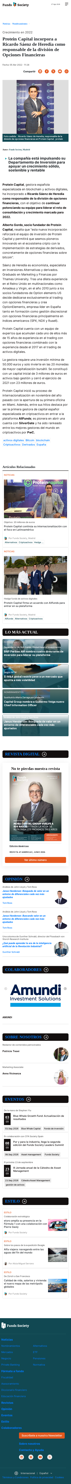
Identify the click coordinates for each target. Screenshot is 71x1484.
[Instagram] (30, 1456)
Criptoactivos (11, 444)
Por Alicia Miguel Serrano (21, 1263)
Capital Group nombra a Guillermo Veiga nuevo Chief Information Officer (34, 703)
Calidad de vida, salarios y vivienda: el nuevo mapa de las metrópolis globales (25, 1283)
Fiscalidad (7, 1377)
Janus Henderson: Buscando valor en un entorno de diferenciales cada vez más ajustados (24, 919)
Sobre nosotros (23, 1037)
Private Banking (10, 1364)
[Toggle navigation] (67, 4)
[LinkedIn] (40, 71)
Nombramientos (10, 1345)
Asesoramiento (10, 1383)
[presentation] (5, 988)
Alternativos (11, 542)
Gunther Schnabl (11, 952)
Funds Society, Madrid (19, 149)
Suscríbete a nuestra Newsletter (42, 1435)
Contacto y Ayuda (31, 1449)
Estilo (12, 1201)
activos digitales (13, 440)
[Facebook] (47, 71)
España (41, 444)
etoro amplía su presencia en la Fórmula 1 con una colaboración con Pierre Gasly (25, 1223)
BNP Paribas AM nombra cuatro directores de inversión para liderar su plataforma (33, 653)
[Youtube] (40, 1456)
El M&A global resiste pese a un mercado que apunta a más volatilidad (33, 678)
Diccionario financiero (14, 1389)
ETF (35, 1352)
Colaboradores (23, 969)
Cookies (59, 1477)
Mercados (7, 1352)
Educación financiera (13, 1396)
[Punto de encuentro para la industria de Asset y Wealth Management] (15, 4)
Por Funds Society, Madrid (22, 538)
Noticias (7, 1339)
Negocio (6, 1358)
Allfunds (9, 618)
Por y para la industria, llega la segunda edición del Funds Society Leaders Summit (38, 1143)
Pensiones (39, 1358)
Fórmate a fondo (12, 1371)
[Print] (60, 71)
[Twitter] (53, 71)
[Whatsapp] (67, 71)
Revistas (7, 1402)
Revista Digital (22, 754)
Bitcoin (30, 440)
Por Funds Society (18, 1232)
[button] (33, 1473)
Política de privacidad (41, 1477)
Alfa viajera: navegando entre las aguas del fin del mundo (24, 1251)
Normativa (39, 1364)
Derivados (28, 444)
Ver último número (35, 860)
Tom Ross (7, 903)
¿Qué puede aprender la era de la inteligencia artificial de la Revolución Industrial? (27, 945)
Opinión (13, 879)
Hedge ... (39, 542)
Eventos (14, 1099)
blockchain (43, 440)
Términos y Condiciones (15, 1477)
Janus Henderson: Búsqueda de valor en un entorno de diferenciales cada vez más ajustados (32, 725)
